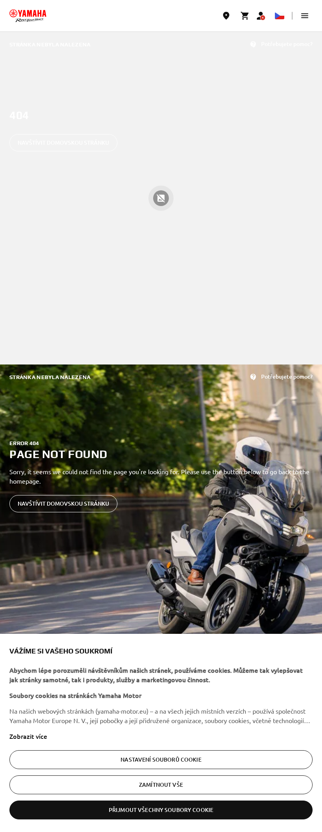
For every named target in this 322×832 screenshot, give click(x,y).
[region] (161, 733)
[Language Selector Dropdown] (279, 16)
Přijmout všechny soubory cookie (161, 810)
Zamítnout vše (161, 784)
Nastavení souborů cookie (161, 759)
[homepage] (27, 16)
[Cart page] (245, 15)
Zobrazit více (28, 736)
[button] (305, 16)
